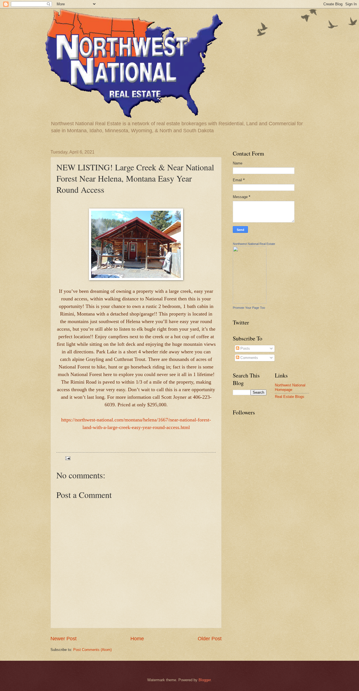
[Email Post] (68, 458)
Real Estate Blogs (289, 397)
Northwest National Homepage (290, 387)
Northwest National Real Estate (254, 243)
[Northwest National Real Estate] (249, 302)
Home (137, 638)
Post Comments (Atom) (92, 650)
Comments (248, 358)
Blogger (205, 680)
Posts (244, 348)
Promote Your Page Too (249, 307)
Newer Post (63, 638)
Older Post (210, 638)
